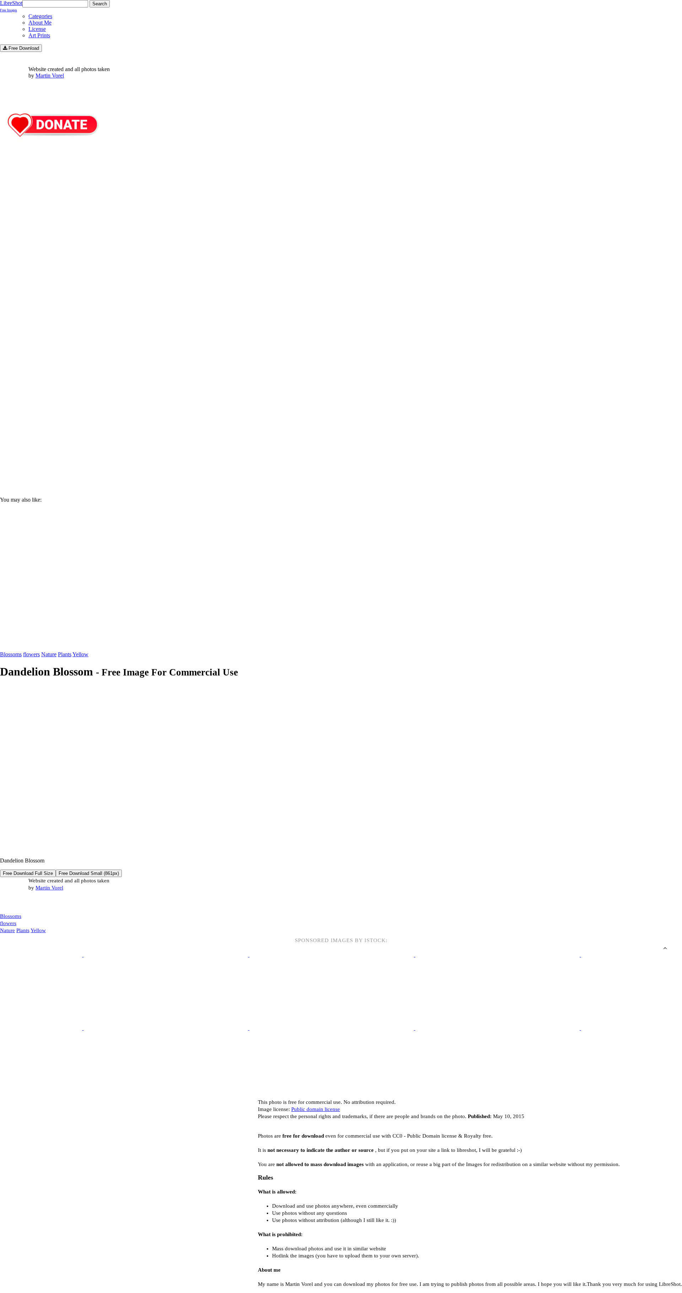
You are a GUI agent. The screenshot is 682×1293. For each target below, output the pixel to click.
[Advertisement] (213, 430)
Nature (48, 654)
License (37, 29)
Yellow (80, 654)
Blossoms (11, 654)
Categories (40, 16)
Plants (64, 654)
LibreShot (11, 6)
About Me (40, 23)
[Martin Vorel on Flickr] (60, 902)
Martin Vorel (50, 76)
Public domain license (315, 1109)
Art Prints (39, 35)
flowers (31, 654)
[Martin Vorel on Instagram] (39, 902)
